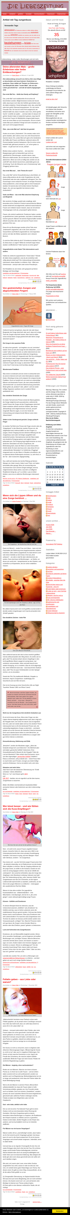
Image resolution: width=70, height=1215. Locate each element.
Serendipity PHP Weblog (54, 544)
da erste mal (32, 275)
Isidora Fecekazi (16, 501)
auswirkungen (25, 39)
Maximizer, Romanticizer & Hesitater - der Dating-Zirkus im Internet (56, 340)
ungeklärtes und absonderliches (11, 273)
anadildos (35, 35)
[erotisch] (46, 504)
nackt (34, 793)
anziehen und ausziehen (56, 569)
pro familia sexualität (58, 276)
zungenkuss (37, 277)
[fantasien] (46, 507)
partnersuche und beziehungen (11, 962)
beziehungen (12, 42)
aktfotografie (26, 46)
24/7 (15, 30)
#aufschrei (30, 46)
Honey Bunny (15, 75)
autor (24, 35)
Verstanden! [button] (60, 1211)
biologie (23, 43)
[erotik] (46, 502)
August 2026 (50, 525)
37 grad (30, 37)
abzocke (35, 37)
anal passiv (15, 37)
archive (50, 571)
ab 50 (33, 37)
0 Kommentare (24, 273)
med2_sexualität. (51, 280)
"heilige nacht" (27, 37)
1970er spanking (18, 46)
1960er (5, 48)
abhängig (23, 30)
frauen (30, 50)
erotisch (37, 43)
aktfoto (29, 30)
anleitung (9, 35)
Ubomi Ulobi (15, 294)
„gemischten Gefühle (24, 756)
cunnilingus (18, 1192)
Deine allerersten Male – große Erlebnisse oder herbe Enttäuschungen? (18, 69)
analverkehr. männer (21, 37)
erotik (49, 502)
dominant (26, 483)
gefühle (20, 14)
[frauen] (46, 509)
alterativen (15, 32)
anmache (12, 39)
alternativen (19, 32)
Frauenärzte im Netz (52, 296)
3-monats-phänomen (35, 48)
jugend (5, 46)
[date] (46, 498)
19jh (10, 48)
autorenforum (27, 35)
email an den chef (51, 99)
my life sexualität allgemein (54, 289)
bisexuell (6, 50)
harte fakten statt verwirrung (57, 589)
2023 (11, 48)
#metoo (38, 46)
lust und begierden (7, 791)
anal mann (10, 37)
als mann (22, 50)
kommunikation (39, 14)
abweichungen (16, 50)
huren (32, 50)
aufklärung (16, 39)
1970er (8, 48)
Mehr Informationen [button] (14, 1212)
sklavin (13, 46)
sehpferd (12, 14)
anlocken (14, 35)
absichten (20, 39)
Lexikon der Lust (51, 142)
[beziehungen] (46, 496)
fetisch (30, 793)
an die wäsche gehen (25, 32)
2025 (27, 48)
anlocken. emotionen (7, 39)
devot (22, 483)
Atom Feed (51, 320)
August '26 (55, 485)
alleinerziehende (10, 32)
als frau (20, 50)
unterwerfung (37, 483)
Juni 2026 (49, 529)
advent (23, 48)
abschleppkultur (15, 48)
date (38, 275)
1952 (15, 46)
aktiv (32, 35)
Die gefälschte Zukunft (53, 374)
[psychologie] (46, 513)
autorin (30, 35)
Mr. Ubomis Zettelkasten (22, 478)
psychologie (6, 52)
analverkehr (34, 32)
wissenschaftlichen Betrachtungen (14, 958)
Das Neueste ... (51, 531)
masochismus (35, 50)
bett (33, 39)
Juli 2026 (49, 527)
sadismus (28, 277)
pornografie (8, 46)
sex (11, 46)
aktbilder (38, 37)
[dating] (46, 500)
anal (37, 35)
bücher (35, 43)
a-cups (12, 50)
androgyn (5, 35)
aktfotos (32, 30)
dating (50, 500)
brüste (27, 43)
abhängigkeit (9, 30)
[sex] (46, 515)
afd (25, 30)
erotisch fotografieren (54, 578)
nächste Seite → (37, 1202)
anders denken (52, 567)
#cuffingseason (34, 46)
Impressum (50, 14)
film (28, 50)
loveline (63, 274)
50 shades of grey (19, 30)
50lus (10, 50)
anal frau (7, 37)
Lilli (59, 199)
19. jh (25, 48)
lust (32, 967)
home (4, 14)
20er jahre (30, 48)
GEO (26, 774)
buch (32, 43)
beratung (30, 39)
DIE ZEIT (6, 778)
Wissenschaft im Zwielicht (56, 613)
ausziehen (20, 35)
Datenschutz (61, 14)
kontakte (28, 14)
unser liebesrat (52, 611)
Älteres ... (49, 533)
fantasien (25, 50)
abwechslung (20, 48)
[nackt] (46, 511)
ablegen (23, 46)
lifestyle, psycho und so (9, 478)
